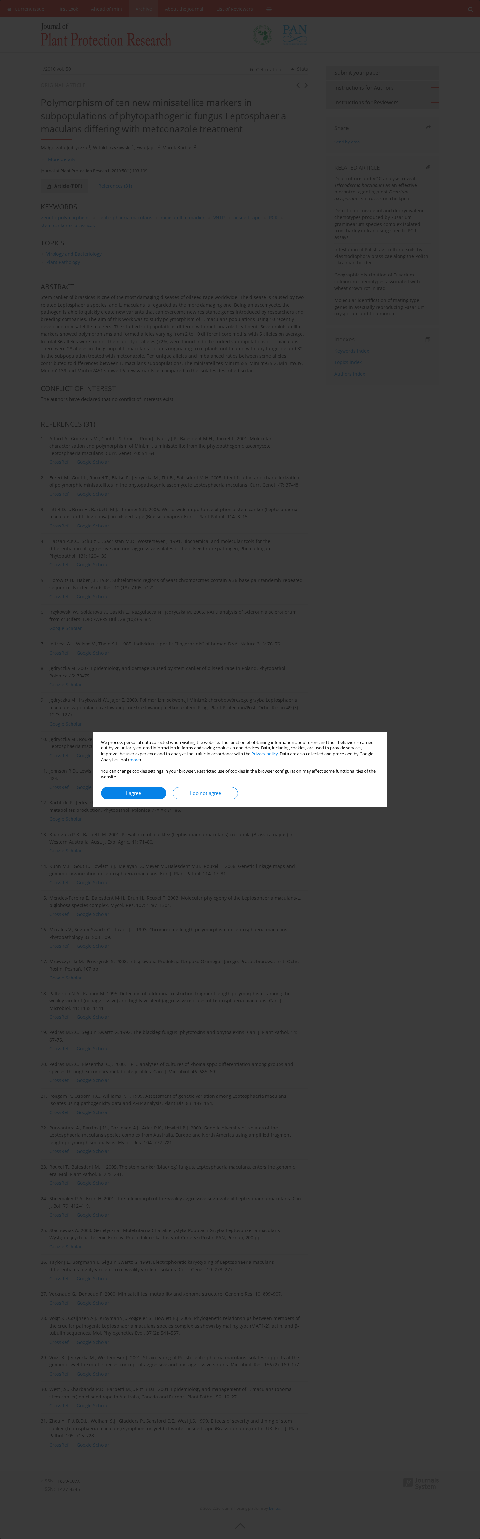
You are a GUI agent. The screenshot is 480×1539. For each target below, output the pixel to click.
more (134, 759)
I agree (133, 793)
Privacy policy (264, 754)
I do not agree (205, 793)
